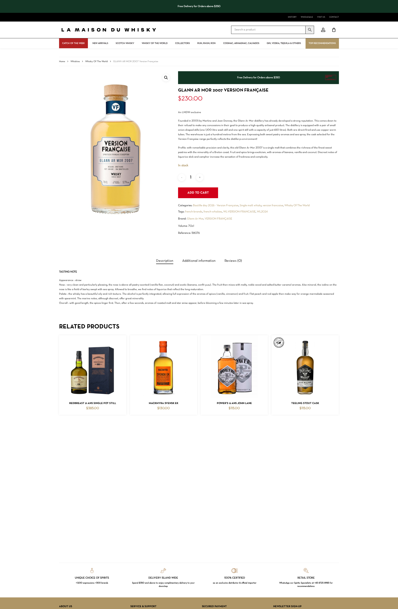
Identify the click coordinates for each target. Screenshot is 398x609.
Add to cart (198, 192)
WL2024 (262, 211)
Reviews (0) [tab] (233, 260)
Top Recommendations (322, 43)
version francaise (273, 205)
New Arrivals (100, 43)
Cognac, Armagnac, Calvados (241, 43)
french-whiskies (213, 211)
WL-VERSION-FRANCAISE (239, 211)
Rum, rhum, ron (206, 43)
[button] (166, 77)
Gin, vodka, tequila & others (284, 43)
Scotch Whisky (125, 43)
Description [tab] (164, 260)
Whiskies (75, 61)
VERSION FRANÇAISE (218, 218)
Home (62, 61)
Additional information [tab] (199, 260)
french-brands (193, 211)
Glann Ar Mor (195, 218)
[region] (199, 6)
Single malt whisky (250, 205)
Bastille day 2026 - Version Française (215, 205)
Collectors (182, 43)
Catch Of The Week (73, 43)
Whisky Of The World (154, 43)
